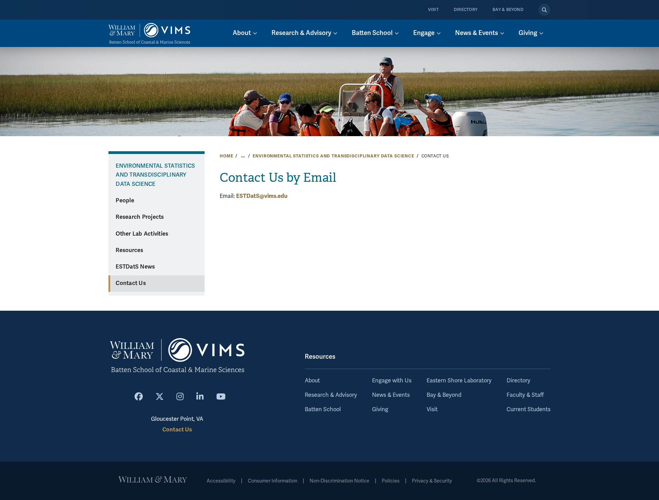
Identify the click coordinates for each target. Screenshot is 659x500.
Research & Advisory (331, 395)
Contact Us (131, 283)
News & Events (391, 395)
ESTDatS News (135, 266)
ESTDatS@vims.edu (261, 196)
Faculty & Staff (525, 395)
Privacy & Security (432, 481)
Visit (433, 9)
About (312, 380)
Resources (129, 250)
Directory (465, 9)
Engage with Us (392, 380)
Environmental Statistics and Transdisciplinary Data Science (333, 156)
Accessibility (221, 481)
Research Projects (140, 217)
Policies (391, 481)
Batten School (323, 409)
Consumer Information (272, 481)
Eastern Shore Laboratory (459, 380)
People (125, 200)
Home (226, 156)
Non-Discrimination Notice (339, 481)
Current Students (529, 409)
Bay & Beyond (508, 9)
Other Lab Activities (142, 233)
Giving (380, 409)
